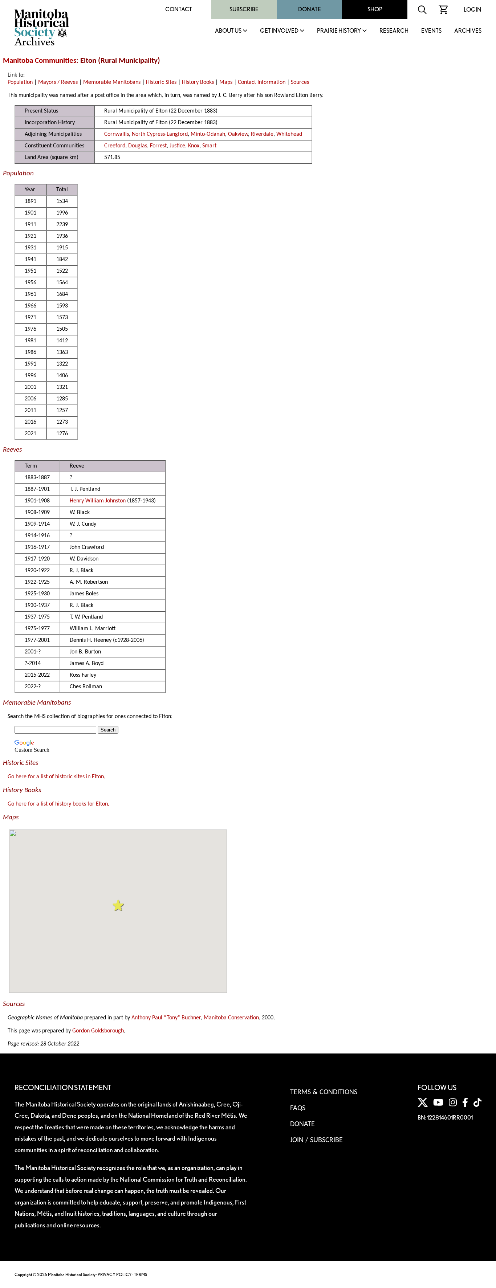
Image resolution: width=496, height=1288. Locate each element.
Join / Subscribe (316, 1140)
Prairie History (339, 31)
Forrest (158, 146)
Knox (193, 146)
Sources (300, 82)
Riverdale (262, 134)
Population (20, 82)
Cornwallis (116, 134)
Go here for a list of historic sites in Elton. (56, 777)
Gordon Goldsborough (98, 1031)
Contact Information (261, 82)
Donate (309, 9)
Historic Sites (161, 82)
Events (431, 31)
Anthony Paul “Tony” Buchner (166, 1018)
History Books (198, 82)
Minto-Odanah (208, 134)
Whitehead (289, 134)
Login (472, 9)
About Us (228, 31)
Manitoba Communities (39, 61)
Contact (178, 9)
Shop (374, 9)
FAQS (297, 1108)
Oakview (238, 134)
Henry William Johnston (98, 501)
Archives (467, 31)
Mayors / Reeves (58, 82)
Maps (225, 82)
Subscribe (244, 9)
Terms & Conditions (323, 1092)
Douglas (137, 146)
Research (393, 31)
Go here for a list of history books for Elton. (58, 804)
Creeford (114, 146)
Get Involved (279, 31)
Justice (177, 146)
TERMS (140, 1274)
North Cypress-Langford (160, 134)
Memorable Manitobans (112, 82)
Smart (209, 146)
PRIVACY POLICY (115, 1274)
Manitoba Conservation (231, 1018)
